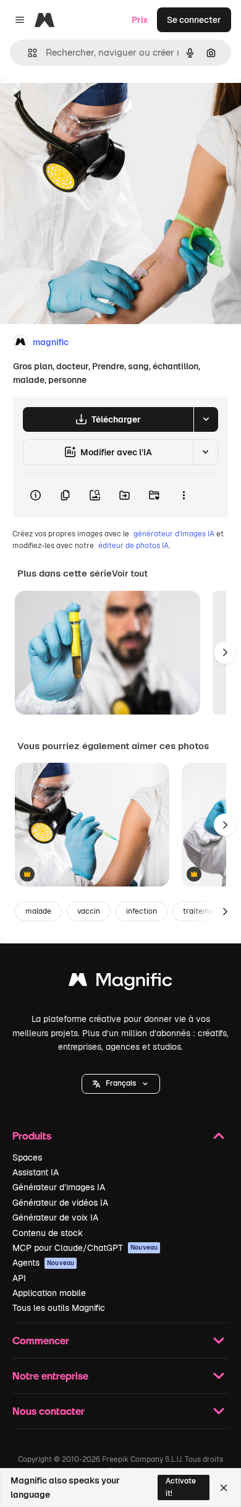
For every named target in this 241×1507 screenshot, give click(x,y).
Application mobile (49, 1293)
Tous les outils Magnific (58, 1307)
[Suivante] (225, 653)
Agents (43, 1262)
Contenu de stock (47, 1233)
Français (121, 1083)
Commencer (40, 1340)
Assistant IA (35, 1172)
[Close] (223, 1487)
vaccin (88, 911)
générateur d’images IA (173, 534)
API (19, 1278)
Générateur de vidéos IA (60, 1202)
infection (141, 911)
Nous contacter (48, 1410)
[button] (121, 1084)
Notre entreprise (50, 1375)
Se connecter (194, 19)
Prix (140, 19)
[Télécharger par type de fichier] (205, 419)
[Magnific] (120, 982)
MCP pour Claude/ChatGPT (85, 1247)
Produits (31, 1135)
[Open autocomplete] (27, 53)
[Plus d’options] (183, 495)
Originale (81, 106)
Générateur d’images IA (58, 1187)
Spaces (27, 1157)
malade (38, 911)
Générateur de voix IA (55, 1217)
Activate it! (181, 1487)
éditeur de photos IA (133, 546)
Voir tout (130, 573)
